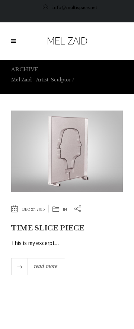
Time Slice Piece (47, 228)
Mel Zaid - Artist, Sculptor (41, 80)
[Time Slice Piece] (67, 150)
